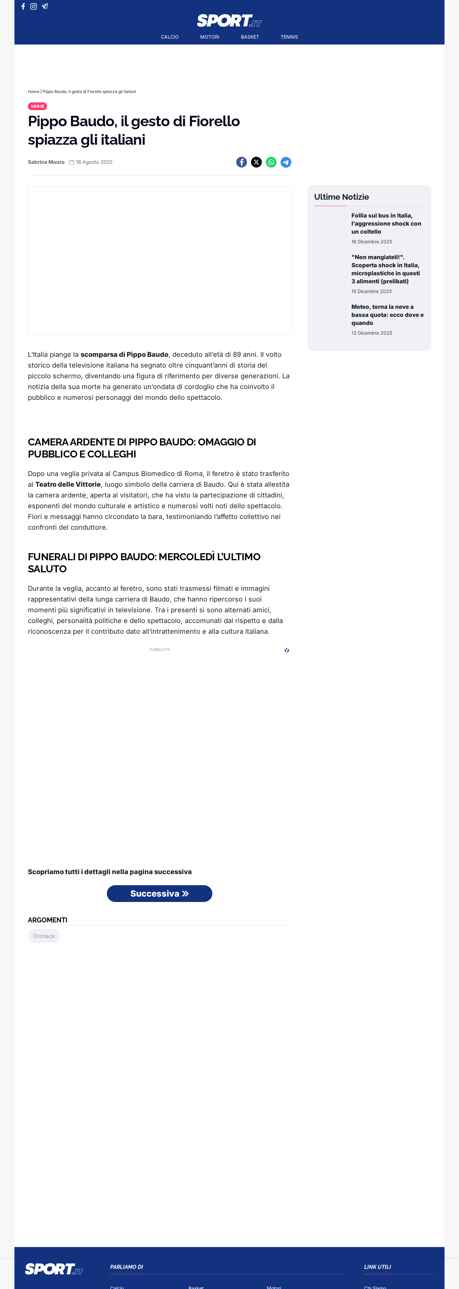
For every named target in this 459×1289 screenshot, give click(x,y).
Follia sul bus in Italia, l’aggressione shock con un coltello (386, 223)
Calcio (170, 37)
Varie (37, 106)
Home (33, 91)
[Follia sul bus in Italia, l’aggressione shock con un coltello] (330, 228)
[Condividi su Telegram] (286, 162)
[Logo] (229, 20)
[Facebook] (24, 6)
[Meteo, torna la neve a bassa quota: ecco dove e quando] (330, 319)
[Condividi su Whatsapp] (271, 162)
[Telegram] (45, 6)
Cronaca (44, 936)
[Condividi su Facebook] (241, 162)
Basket (250, 37)
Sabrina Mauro (46, 162)
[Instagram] (34, 6)
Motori (209, 37)
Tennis (289, 37)
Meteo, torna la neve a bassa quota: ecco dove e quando (387, 314)
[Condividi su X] (256, 162)
